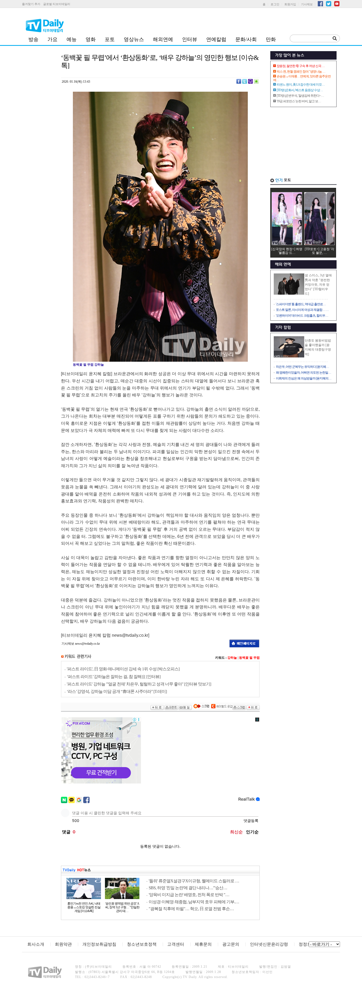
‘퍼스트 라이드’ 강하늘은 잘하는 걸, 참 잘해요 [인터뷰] (113, 676)
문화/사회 (246, 39)
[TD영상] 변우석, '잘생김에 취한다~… (300, 96)
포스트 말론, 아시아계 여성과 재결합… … (302, 310)
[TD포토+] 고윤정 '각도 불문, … (319, 251)
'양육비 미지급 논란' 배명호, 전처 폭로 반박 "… (189, 894)
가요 (52, 39)
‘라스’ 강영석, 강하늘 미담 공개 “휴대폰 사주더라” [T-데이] (117, 691)
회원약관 (63, 944)
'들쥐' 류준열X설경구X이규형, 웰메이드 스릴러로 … (194, 881)
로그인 (275, 4)
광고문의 (230, 944)
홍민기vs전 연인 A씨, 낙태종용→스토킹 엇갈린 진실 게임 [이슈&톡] (83, 907)
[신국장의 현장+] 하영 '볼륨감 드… (286, 251)
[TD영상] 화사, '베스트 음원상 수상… (300, 90)
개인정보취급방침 (99, 944)
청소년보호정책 (142, 944)
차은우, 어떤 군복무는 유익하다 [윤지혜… (302, 367)
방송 (33, 39)
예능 (72, 39)
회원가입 (290, 4)
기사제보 (307, 4)
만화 (271, 39)
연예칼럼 (216, 39)
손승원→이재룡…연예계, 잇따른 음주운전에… (302, 78)
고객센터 (175, 944)
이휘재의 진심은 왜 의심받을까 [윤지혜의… (303, 378)
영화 (91, 39)
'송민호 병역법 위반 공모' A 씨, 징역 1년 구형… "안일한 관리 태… (122, 907)
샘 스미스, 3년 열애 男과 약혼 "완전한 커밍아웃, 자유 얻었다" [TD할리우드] (318, 284)
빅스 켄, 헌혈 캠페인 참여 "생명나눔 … (301, 71)
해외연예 (163, 39)
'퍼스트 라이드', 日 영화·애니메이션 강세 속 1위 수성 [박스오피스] (123, 669)
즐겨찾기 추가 (31, 4)
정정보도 (307, 944)
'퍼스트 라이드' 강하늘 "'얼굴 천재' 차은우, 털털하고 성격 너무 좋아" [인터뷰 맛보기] (139, 684)
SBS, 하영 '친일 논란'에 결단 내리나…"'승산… (188, 888)
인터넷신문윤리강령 (269, 944)
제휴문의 (203, 944)
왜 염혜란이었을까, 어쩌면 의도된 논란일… (303, 372)
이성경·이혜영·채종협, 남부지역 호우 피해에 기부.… (194, 902)
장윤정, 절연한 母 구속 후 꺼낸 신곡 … (301, 66)
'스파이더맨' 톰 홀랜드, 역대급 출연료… (301, 304)
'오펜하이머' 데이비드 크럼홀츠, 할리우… (302, 315)
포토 (110, 39)
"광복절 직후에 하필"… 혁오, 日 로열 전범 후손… (191, 908)
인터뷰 (189, 39)
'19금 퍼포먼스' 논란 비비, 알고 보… (299, 101)
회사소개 (35, 944)
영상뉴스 (134, 39)
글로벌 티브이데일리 (56, 4)
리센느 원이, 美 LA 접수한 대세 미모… (301, 84)
